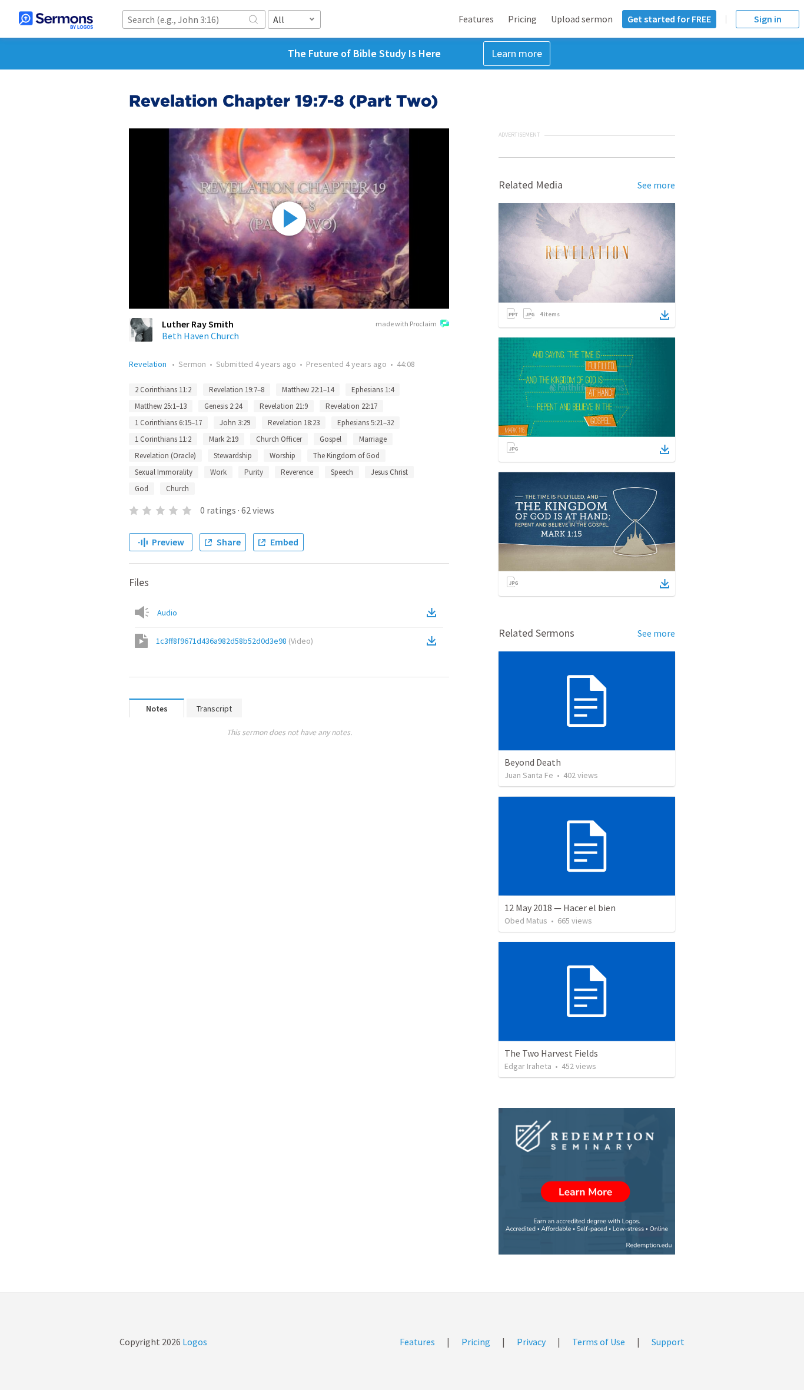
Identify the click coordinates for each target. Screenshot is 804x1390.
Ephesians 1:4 (372, 390)
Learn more (516, 53)
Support (668, 1342)
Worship (282, 456)
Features (476, 19)
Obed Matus (525, 920)
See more (656, 185)
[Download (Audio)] (433, 612)
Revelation (148, 364)
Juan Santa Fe (528, 775)
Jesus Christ (389, 472)
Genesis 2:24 (223, 406)
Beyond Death (532, 762)
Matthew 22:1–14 (308, 390)
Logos (194, 1342)
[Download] (664, 315)
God (141, 489)
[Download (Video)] (433, 641)
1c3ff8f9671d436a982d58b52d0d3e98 (234, 641)
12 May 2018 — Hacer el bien (560, 908)
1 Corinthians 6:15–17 (168, 423)
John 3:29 (235, 423)
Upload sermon (582, 19)
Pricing (522, 19)
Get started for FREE (669, 19)
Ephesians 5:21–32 (365, 423)
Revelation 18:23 (294, 423)
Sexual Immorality (163, 472)
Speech (342, 472)
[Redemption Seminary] (587, 1181)
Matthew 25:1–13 (161, 406)
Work (218, 472)
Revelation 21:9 (284, 406)
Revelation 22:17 (351, 406)
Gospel (330, 439)
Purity (253, 472)
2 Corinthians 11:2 (163, 390)
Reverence (297, 472)
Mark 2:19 (223, 439)
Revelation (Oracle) (165, 456)
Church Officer (279, 439)
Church (177, 489)
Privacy (531, 1342)
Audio (167, 612)
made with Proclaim (406, 323)
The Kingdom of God (346, 456)
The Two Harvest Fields (551, 1053)
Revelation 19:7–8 (236, 390)
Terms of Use (598, 1342)
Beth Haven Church (200, 336)
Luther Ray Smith (198, 324)
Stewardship (233, 456)
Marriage (373, 439)
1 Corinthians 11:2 (163, 439)
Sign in (768, 19)
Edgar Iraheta (527, 1066)
